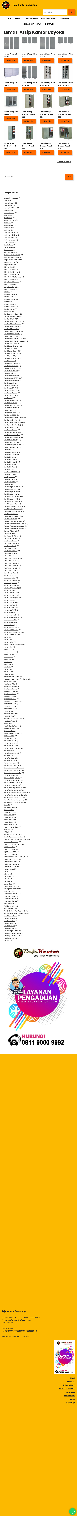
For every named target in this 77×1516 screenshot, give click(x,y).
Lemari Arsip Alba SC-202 (29, 55)
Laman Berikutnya (65, 162)
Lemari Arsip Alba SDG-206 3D (47, 84)
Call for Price (10, 60)
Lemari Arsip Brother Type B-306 (64, 146)
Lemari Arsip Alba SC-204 (65, 55)
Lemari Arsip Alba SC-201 (11, 55)
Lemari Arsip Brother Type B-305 (46, 146)
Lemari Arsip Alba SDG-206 (29, 84)
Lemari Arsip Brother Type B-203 (28, 114)
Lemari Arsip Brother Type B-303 (10, 146)
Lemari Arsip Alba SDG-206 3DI (65, 84)
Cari (69, 177)
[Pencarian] (71, 12)
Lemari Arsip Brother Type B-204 (46, 114)
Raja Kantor (12, 1336)
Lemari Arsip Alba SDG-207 (11, 112)
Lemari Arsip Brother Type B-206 (64, 114)
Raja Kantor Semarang (25, 5)
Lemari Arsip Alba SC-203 (47, 55)
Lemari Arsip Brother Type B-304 (28, 146)
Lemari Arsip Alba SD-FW (11, 84)
